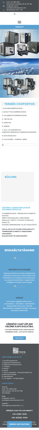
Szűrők (7, 126)
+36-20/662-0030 (19, 417)
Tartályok (8, 119)
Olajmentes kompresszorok (15, 115)
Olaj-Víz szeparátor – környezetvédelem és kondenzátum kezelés (19, 131)
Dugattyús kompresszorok (15, 112)
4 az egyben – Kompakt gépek (15, 139)
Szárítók (7, 123)
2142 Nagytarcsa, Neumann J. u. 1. (13, 405)
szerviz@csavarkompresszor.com (16, 8)
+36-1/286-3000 (15, 2)
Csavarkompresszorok (12, 108)
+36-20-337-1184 (27, 4)
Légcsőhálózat (10, 136)
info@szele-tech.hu (12, 6)
